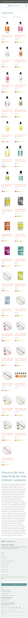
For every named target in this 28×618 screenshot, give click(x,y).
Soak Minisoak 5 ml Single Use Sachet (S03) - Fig (20, 285)
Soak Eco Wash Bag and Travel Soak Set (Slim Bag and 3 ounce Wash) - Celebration (7, 334)
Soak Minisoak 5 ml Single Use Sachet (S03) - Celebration (7, 260)
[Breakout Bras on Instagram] (9, 608)
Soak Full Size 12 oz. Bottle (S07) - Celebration (20, 36)
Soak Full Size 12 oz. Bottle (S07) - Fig (7, 160)
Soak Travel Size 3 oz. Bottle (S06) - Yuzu (20, 61)
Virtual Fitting (4, 571)
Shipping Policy (5, 565)
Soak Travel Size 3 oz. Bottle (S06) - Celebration (7, 85)
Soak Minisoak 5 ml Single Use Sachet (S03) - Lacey (20, 210)
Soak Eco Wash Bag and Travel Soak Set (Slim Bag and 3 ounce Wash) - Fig (7, 434)
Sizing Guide (4, 569)
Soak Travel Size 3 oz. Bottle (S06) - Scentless (20, 85)
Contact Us (4, 556)
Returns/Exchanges (6, 563)
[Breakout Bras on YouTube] (16, 608)
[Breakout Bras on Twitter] (2, 608)
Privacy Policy (4, 567)
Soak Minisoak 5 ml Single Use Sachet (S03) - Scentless (7, 309)
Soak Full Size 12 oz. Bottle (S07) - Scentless (7, 61)
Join (14, 584)
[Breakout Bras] (14, 5)
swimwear (17, 491)
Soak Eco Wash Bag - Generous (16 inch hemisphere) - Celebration (20, 359)
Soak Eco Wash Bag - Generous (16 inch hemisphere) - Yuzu (7, 459)
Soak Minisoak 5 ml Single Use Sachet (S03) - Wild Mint (20, 260)
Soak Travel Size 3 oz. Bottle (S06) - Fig (7, 185)
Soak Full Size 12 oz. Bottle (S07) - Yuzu (7, 36)
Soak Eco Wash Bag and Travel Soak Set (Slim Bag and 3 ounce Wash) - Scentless (20, 334)
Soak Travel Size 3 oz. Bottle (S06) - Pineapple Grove (20, 135)
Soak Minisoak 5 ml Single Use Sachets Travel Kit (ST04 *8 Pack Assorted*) (7, 210)
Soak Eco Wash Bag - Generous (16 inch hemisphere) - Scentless (7, 285)
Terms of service (11, 610)
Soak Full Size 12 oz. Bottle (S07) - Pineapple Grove (7, 135)
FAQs (2, 554)
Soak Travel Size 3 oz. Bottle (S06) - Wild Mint (20, 185)
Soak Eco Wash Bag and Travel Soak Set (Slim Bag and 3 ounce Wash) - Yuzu (7, 359)
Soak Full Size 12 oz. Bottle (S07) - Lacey (7, 110)
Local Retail (4, 558)
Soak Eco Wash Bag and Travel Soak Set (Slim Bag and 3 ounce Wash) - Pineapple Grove (7, 409)
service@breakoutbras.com (8, 595)
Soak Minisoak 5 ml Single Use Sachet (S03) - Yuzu (7, 235)
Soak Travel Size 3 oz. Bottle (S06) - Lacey (20, 110)
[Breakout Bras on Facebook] (6, 608)
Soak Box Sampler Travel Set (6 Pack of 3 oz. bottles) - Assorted (20, 384)
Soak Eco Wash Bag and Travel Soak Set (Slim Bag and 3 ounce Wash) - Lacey (20, 434)
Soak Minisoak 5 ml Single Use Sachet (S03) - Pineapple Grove (20, 235)
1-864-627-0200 (5, 593)
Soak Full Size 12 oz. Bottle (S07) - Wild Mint (20, 160)
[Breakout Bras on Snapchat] (20, 608)
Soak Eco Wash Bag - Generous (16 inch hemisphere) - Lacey (7, 384)
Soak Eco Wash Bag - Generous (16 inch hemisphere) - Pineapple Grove (20, 409)
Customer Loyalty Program (8, 560)
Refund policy (4, 610)
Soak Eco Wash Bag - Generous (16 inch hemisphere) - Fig (20, 309)
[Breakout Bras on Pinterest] (13, 608)
